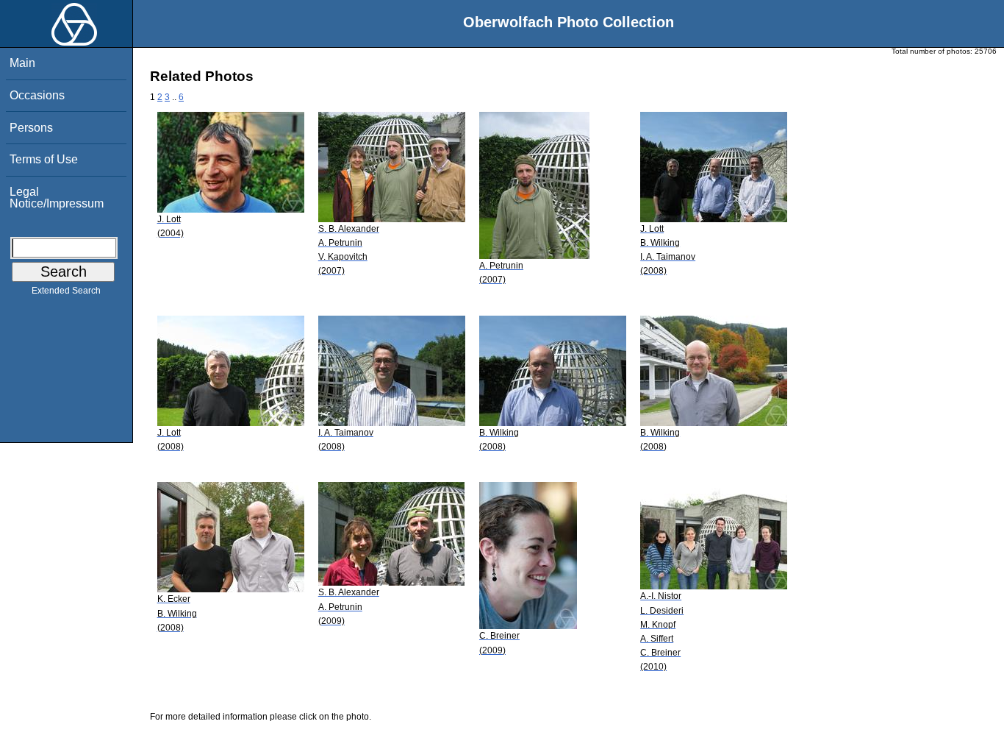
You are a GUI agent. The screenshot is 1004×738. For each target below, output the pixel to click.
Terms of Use (44, 159)
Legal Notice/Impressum (57, 197)
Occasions (37, 95)
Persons (31, 127)
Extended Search (66, 290)
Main (22, 63)
